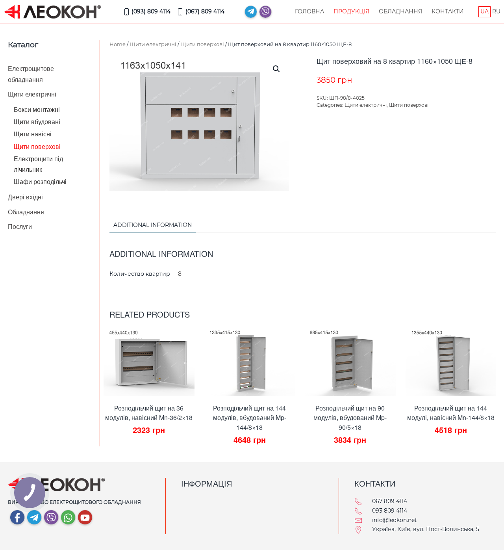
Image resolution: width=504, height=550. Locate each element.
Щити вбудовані (37, 121)
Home (117, 44)
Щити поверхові (202, 44)
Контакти (448, 11)
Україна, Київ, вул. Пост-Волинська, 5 (425, 529)
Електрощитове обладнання (31, 74)
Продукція (351, 11)
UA (484, 11)
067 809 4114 (389, 501)
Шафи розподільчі (40, 181)
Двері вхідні (25, 196)
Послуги (20, 226)
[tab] (149, 225)
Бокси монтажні (37, 109)
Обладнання (400, 11)
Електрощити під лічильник (38, 164)
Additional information (152, 225)
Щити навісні (33, 133)
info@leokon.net (394, 520)
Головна (309, 11)
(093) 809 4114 (151, 11)
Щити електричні (153, 44)
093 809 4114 (389, 510)
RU (496, 11)
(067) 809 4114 (204, 11)
